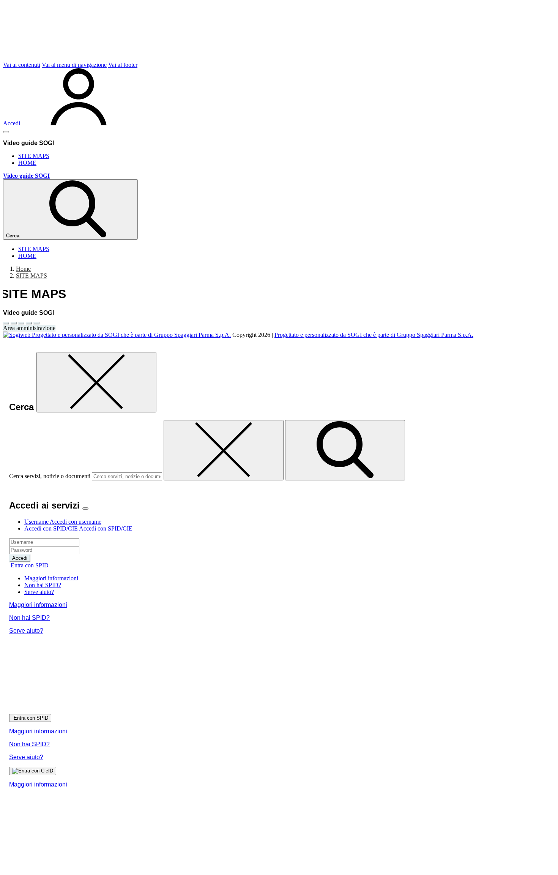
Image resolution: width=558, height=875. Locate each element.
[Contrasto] (29, 323)
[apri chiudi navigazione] (6, 132)
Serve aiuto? (39, 592)
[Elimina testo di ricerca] (224, 450)
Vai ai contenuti (21, 65)
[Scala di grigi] (21, 323)
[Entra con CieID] (32, 771)
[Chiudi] (96, 382)
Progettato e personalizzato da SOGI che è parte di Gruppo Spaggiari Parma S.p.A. (373, 335)
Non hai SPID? (42, 585)
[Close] (85, 508)
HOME (27, 163)
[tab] (62, 521)
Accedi (19, 558)
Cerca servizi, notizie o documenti (49, 476)
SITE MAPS (33, 156)
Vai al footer (122, 65)
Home (23, 268)
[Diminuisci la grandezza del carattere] (14, 323)
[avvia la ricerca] (345, 450)
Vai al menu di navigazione (74, 65)
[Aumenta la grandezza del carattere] (6, 323)
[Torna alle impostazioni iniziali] (36, 323)
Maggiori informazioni (51, 578)
